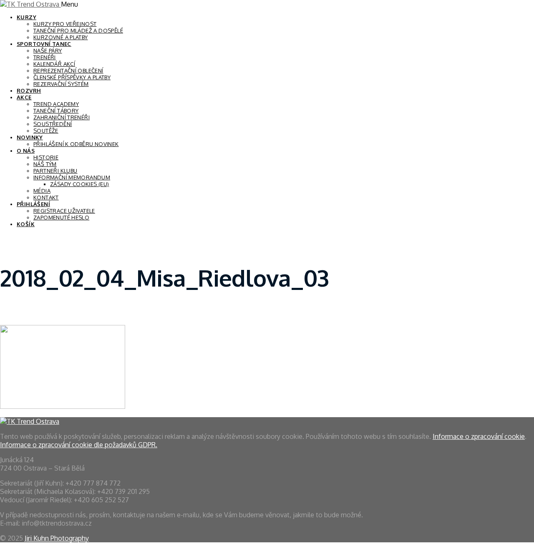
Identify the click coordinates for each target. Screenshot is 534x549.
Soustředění (52, 124)
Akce (24, 97)
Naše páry (47, 50)
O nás (26, 150)
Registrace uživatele (64, 210)
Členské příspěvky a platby (72, 77)
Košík (26, 224)
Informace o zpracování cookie (479, 436)
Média (41, 190)
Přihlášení (33, 204)
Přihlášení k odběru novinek (76, 144)
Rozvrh (29, 90)
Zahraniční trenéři (61, 117)
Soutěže (45, 130)
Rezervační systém (61, 84)
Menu (69, 4)
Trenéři (44, 57)
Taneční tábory (55, 110)
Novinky (30, 137)
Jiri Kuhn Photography (57, 538)
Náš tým (45, 164)
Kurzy (26, 17)
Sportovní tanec (44, 43)
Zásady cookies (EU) (79, 184)
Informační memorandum (71, 177)
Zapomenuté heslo (61, 217)
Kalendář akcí (54, 63)
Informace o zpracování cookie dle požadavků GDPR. (78, 445)
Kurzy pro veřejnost (64, 23)
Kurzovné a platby (60, 37)
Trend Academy (56, 104)
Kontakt (46, 197)
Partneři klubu (55, 170)
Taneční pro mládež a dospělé (78, 30)
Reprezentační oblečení (68, 70)
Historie (45, 157)
